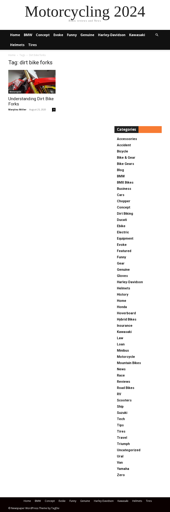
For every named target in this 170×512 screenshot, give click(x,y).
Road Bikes (125, 388)
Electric (123, 232)
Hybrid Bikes (126, 319)
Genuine (87, 35)
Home (15, 35)
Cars (120, 195)
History (122, 294)
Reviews (123, 382)
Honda (122, 307)
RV (119, 394)
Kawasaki (137, 35)
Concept (43, 35)
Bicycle (122, 151)
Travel (122, 438)
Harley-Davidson (111, 35)
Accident (124, 145)
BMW (28, 35)
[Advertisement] (138, 89)
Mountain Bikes (129, 363)
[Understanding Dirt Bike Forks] (32, 82)
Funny (72, 35)
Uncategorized (128, 450)
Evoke (58, 35)
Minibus (123, 350)
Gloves (122, 276)
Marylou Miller (17, 109)
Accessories (127, 139)
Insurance (124, 326)
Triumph (123, 444)
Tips (120, 425)
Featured (124, 251)
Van (120, 462)
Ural (120, 456)
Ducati (122, 220)
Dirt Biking (125, 214)
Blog (120, 170)
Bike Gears (125, 164)
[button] (157, 35)
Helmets (17, 45)
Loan (121, 344)
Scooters (124, 400)
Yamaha (123, 469)
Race (121, 375)
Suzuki (122, 413)
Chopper (123, 201)
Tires (32, 45)
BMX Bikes (125, 182)
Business (124, 189)
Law (120, 338)
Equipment (125, 238)
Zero (121, 475)
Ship (120, 406)
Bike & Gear (126, 158)
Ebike (121, 226)
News (121, 369)
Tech (121, 419)
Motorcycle (15, 91)
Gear (121, 263)
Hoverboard (126, 313)
